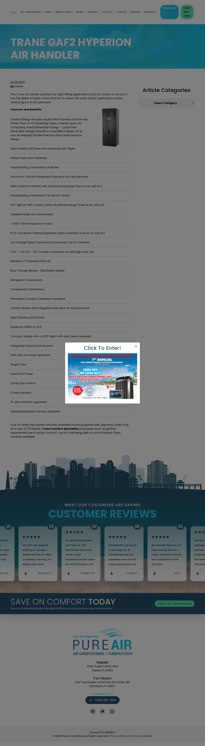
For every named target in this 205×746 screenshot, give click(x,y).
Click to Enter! (102, 348)
